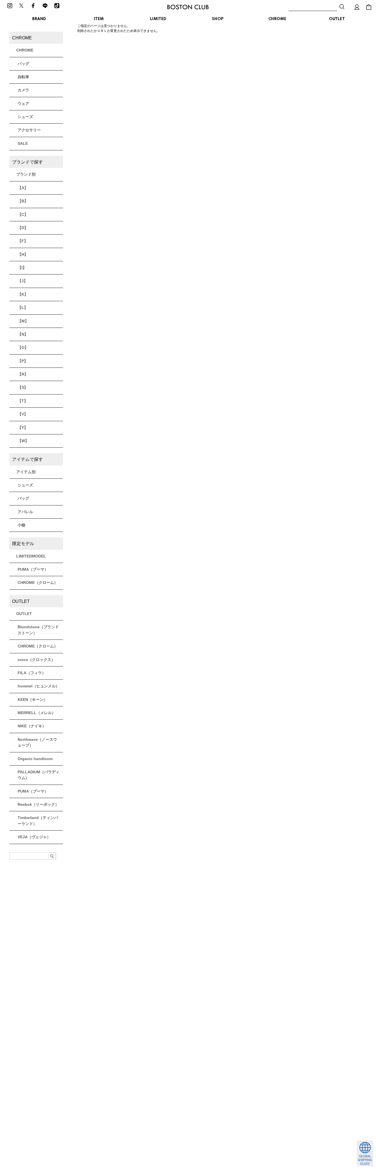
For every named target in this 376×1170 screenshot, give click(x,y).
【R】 (23, 374)
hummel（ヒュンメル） (38, 686)
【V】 (23, 414)
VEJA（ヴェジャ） (34, 837)
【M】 (23, 321)
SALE (23, 143)
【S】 (23, 387)
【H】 (23, 254)
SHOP (218, 19)
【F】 (23, 241)
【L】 (23, 307)
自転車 (23, 77)
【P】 (23, 361)
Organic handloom (35, 759)
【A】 (23, 188)
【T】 (23, 401)
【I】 (22, 267)
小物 (21, 525)
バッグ (23, 63)
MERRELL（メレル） (37, 713)
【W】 (23, 441)
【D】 (23, 227)
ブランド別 (26, 174)
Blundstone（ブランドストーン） (38, 630)
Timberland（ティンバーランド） (38, 820)
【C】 (23, 214)
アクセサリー (29, 130)
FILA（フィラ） (32, 673)
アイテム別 (26, 472)
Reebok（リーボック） (38, 804)
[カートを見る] (368, 7)
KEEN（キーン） (32, 699)
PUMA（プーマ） (33, 569)
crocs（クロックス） (36, 659)
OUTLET (337, 19)
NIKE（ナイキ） (32, 726)
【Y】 (23, 427)
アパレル (25, 512)
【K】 (23, 294)
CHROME (277, 19)
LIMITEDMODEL (31, 556)
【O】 (23, 347)
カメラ (23, 90)
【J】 (23, 281)
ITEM (99, 19)
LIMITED (158, 19)
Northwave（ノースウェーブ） (37, 742)
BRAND (39, 19)
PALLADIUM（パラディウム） (38, 775)
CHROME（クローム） (38, 582)
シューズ (25, 117)
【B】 (23, 201)
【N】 (23, 334)
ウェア (23, 103)
